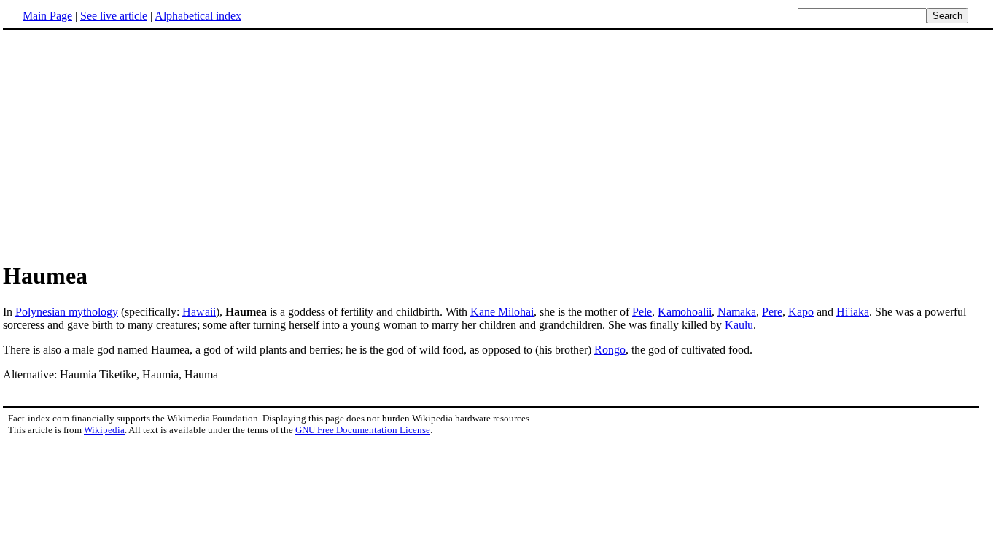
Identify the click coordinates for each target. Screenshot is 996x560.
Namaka (736, 312)
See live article (113, 15)
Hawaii (199, 312)
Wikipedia (104, 429)
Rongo (610, 349)
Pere (772, 312)
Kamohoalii (685, 312)
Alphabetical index (198, 15)
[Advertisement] (498, 145)
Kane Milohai (502, 312)
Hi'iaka (852, 312)
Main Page (47, 15)
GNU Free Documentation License (362, 429)
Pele (642, 312)
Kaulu (739, 325)
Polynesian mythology (66, 312)
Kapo (801, 312)
